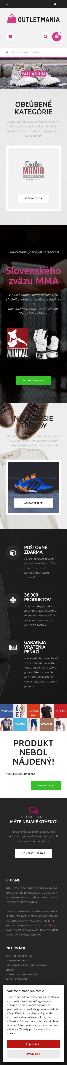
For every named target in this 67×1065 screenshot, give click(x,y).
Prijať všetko (33, 1044)
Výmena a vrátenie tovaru (21, 974)
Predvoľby (33, 1053)
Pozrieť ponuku (33, 380)
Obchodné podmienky (19, 955)
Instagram (47, 724)
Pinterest (60, 710)
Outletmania (38, 19)
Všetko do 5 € (34, 198)
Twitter (20, 724)
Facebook (7, 710)
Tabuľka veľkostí (16, 979)
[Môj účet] (57, 3)
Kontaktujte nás (33, 853)
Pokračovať (46, 785)
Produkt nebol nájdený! (25, 52)
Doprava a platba (16, 960)
